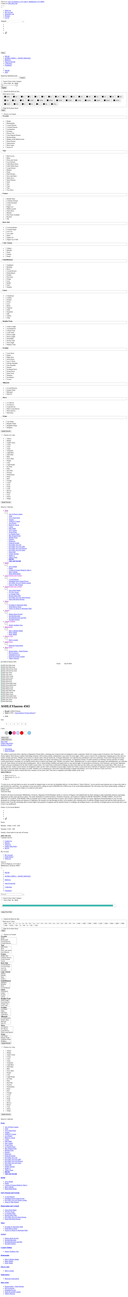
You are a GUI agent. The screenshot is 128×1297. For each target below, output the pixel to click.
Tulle (8, 318)
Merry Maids (13, 632)
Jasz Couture (13, 530)
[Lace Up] (6, 968)
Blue (8, 457)
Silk (8, 314)
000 (7, 97)
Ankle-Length (11, 326)
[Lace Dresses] (6, 952)
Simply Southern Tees (16, 625)
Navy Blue (10, 459)
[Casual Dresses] (9, 941)
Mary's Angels (13, 640)
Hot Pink (10, 471)
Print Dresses (11, 174)
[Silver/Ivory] (25, 732)
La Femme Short (14, 594)
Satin (8, 310)
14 (74, 97)
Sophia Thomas (14, 554)
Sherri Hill (12, 552)
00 (16, 97)
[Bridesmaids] (9, 940)
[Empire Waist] (5, 1020)
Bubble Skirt (11, 199)
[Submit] (23, 21)
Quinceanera (11, 143)
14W (32, 100)
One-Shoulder (11, 365)
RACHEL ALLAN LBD (17, 546)
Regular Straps (11, 423)
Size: (2, 720)
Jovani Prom (13, 532)
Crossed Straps (11, 229)
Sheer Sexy (10, 178)
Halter (9, 355)
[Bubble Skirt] (7, 956)
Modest (9, 170)
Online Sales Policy (7, 743)
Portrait (9, 367)
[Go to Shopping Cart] (1, 5)
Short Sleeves (11, 411)
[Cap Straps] (6, 1036)
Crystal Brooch (11, 271)
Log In (7, 17)
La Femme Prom (14, 534)
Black (9, 493)
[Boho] (6, 949)
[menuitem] (66, 10)
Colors (11, 527)
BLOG (7, 848)
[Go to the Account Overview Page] (1, 7)
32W (117, 100)
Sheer (8, 235)
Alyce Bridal (13, 566)
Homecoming (11, 137)
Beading (9, 267)
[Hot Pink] (14, 732)
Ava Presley (12, 523)
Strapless (9, 375)
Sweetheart (10, 377)
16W (41, 100)
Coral (8, 483)
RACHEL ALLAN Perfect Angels (20, 583)
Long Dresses (11, 168)
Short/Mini (10, 338)
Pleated (9, 213)
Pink (8, 469)
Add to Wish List (6, 739)
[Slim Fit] (5, 1023)
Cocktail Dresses (12, 127)
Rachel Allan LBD (15, 596)
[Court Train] (5, 1005)
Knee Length (11, 336)
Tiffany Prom (13, 557)
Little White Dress (12, 166)
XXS (8, 104)
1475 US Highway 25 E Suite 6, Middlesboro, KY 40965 (26, 1)
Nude (8, 487)
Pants (8, 172)
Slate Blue (10, 455)
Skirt (8, 182)
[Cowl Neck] (6, 1009)
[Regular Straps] (6, 1038)
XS (17, 104)
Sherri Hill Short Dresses (16, 599)
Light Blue (10, 453)
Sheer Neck (10, 373)
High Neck (10, 357)
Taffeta (9, 316)
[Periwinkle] (18, 732)
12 (66, 97)
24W (79, 100)
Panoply (11, 539)
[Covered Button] (6, 965)
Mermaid (9, 392)
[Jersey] (4, 997)
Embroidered (11, 273)
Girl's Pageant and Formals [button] (10, 1193)
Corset (9, 205)
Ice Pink (9, 467)
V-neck (9, 379)
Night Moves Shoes (15, 607)
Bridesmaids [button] (5, 1255)
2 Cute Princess (14, 579)
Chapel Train (11, 330)
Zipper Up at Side (12, 239)
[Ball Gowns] (6, 947)
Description (8, 749)
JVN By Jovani (14, 592)
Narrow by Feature (10, 114)
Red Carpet (10, 145)
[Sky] (29, 732)
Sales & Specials (10, 883)
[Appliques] (5, 983)
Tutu (8, 188)
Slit (8, 219)
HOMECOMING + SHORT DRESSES (18, 876)
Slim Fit (9, 394)
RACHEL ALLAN (15, 545)
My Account (9, 12)
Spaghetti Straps (12, 425)
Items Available (9, 751)
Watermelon (10, 475)
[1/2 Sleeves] (7, 1027)
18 (89, 97)
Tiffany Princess (14, 658)
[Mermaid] (5, 1022)
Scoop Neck (11, 371)
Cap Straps (10, 421)
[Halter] (6, 1011)
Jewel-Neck (10, 359)
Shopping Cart (9, 14)
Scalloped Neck (12, 369)
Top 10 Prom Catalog (15, 514)
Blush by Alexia (14, 525)
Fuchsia (9, 473)
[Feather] (4, 995)
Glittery (9, 248)
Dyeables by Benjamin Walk (18, 605)
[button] (7, 56)
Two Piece (10, 190)
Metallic (9, 250)
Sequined (10, 312)
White (9, 499)
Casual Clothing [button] (6, 1247)
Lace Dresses (11, 162)
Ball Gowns (10, 156)
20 (97, 97)
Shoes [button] (3, 1223)
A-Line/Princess (12, 388)
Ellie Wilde (12, 528)
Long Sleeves (11, 407)
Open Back (10, 211)
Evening (9, 131)
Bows (8, 269)
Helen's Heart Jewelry (16, 614)
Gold (8, 489)
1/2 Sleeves (10, 403)
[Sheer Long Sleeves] (7, 1032)
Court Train (10, 332)
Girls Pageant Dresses (14, 135)
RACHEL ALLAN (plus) (17, 550)
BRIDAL (8, 880)
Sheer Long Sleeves (13, 409)
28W (98, 100)
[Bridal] (9, 938)
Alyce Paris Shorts (14, 590)
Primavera (12, 541)
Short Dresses (11, 180)
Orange (9, 481)
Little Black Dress (12, 164)
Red (8, 479)
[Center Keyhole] (7, 959)
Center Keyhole (12, 203)
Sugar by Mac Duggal (16, 585)
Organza (9, 308)
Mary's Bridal (13, 572)
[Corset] (7, 961)
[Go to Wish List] (3, 5)
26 (121, 97)
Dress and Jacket (12, 160)
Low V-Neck (11, 361)
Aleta (10, 516)
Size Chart (4, 741)
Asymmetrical (11, 328)
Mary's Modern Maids (16, 631)
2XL (54, 104)
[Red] (21, 732)
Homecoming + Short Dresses (18, 651)
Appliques (10, 265)
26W (89, 100)
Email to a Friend (6, 745)
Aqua (8, 449)
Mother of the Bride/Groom (15, 139)
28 (7, 100)
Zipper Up (10, 237)
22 (105, 97)
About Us (8, 844)
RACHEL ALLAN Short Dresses (19, 597)
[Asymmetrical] (5, 1002)
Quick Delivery (30, 713)
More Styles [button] (5, 1282)
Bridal (9, 121)
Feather (9, 275)
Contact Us (8, 841)
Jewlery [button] (3, 1234)
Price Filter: (7, 83)
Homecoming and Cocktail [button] (10, 1206)
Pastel (8, 256)
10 (58, 97)
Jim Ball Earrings (14, 619)
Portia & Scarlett (14, 543)
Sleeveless (10, 413)
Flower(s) (10, 277)
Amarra (11, 519)
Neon (8, 252)
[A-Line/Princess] (5, 1018)
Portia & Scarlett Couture (17, 656)
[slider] (114, 905)
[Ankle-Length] (5, 1000)
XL (46, 104)
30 (15, 100)
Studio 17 (12, 555)
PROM (7, 872)
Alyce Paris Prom (14, 518)
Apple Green (11, 443)
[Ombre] (3, 979)
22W (70, 100)
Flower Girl (10, 133)
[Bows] (5, 986)
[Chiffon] (4, 993)
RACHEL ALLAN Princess (18, 548)
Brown (9, 491)
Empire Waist (11, 390)
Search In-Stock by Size (11, 91)
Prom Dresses (11, 141)
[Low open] (6, 970)
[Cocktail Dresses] (9, 943)
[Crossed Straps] (6, 966)
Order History (9, 857)
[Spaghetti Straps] (6, 1039)
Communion (11, 129)
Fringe (9, 279)
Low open (10, 233)
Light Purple (11, 465)
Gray (8, 495)
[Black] (10, 732)
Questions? (8, 890)
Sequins (9, 287)
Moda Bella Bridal (14, 574)
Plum (8, 477)
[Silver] (6, 732)
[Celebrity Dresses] (7, 958)
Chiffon (9, 298)
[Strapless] (6, 1041)
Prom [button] (3, 1123)
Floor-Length (11, 334)
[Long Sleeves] (7, 1030)
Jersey (9, 302)
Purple (9, 461)
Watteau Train (11, 344)
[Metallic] (3, 975)
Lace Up (9, 231)
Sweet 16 (10, 147)
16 (81, 97)
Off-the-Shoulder (12, 363)
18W (51, 100)
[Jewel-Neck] (6, 1014)
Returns (7, 843)
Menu (3, 53)
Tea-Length (10, 342)
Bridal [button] (3, 1178)
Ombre (9, 254)
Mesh (8, 306)
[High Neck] (6, 1013)
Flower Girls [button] (5, 1267)
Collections (8, 887)
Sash (8, 285)
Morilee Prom (13, 537)
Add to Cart (5, 737)
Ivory (8, 485)
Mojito (9, 441)
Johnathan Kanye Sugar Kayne (18, 581)
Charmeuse (10, 296)
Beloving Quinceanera (16, 645)
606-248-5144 (12, 3)
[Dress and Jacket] (6, 950)
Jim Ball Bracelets (14, 616)
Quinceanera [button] (5, 1275)
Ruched (9, 217)
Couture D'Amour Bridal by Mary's (20, 570)
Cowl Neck (10, 353)
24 (113, 97)
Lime (8, 447)
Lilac (8, 463)
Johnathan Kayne (14, 655)
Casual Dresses (11, 125)
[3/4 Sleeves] (7, 1029)
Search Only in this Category (12, 81)
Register (7, 16)
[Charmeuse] (4, 991)
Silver (9, 497)
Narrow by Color (9, 435)
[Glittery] (3, 974)
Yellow (9, 439)
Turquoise (10, 451)
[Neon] (3, 977)
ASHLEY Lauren (14, 521)
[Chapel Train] (5, 1004)
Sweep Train (11, 340)
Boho (8, 158)
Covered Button (12, 227)
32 (23, 100)
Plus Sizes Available (13, 215)
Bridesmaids (11, 123)
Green (9, 445)
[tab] (66, 536)
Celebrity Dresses (12, 201)
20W (60, 100)
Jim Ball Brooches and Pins (17, 618)
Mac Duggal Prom (14, 536)
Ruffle (9, 283)
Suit (8, 184)
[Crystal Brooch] (5, 988)
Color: (3, 728)
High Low (10, 207)
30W (108, 100)
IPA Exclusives (13, 653)
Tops (8, 186)
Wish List (8, 10)
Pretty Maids (13, 634)
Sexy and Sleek (12, 176)
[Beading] (5, 984)
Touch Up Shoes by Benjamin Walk (20, 608)
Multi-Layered (11, 209)
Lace (8, 281)
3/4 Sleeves (10, 405)
